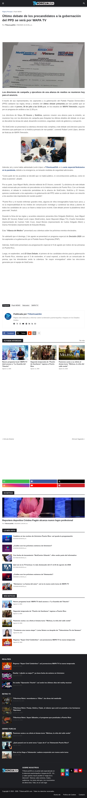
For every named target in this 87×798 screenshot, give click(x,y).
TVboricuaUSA (34, 314)
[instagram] (20, 324)
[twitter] (17, 324)
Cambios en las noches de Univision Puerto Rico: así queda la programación (43, 536)
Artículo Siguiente (78, 439)
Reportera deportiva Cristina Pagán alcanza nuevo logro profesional (37, 520)
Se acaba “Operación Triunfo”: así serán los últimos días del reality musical (42, 683)
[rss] (32, 324)
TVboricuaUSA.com (25, 791)
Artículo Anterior (8, 439)
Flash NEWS (18, 11)
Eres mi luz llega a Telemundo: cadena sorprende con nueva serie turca (40, 752)
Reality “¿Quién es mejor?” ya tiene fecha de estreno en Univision (38, 673)
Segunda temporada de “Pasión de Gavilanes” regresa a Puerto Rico (42, 364)
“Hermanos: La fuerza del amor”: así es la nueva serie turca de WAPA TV (41, 584)
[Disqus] (43, 403)
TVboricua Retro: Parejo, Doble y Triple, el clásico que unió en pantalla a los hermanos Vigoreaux (46, 709)
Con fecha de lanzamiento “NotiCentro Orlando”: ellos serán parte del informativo (45, 555)
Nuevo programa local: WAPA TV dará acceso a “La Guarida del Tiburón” (14, 364)
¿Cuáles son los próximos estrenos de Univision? (32, 546)
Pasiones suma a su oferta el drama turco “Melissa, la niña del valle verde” (71, 364)
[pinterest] (26, 324)
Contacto (82, 795)
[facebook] (14, 324)
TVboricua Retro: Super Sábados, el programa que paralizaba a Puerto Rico (42, 717)
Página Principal (7, 11)
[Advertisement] (43, 34)
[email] (35, 324)
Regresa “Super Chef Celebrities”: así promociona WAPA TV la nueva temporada (44, 640)
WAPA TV (35, 305)
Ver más (82, 340)
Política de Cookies (69, 795)
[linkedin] (29, 324)
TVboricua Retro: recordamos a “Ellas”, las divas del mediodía (37, 698)
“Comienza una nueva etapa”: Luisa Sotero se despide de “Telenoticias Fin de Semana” (47, 630)
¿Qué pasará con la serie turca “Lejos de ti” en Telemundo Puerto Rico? (41, 743)
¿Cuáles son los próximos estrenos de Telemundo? (33, 574)
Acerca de (57, 795)
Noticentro (26, 305)
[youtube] (23, 324)
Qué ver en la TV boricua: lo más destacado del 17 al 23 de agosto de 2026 (42, 565)
